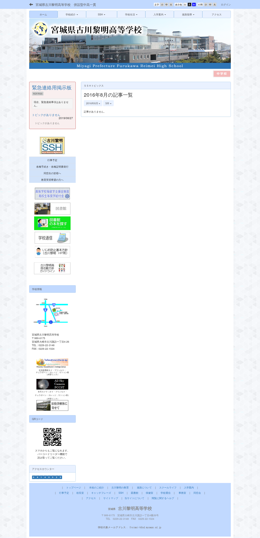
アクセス (91, 498)
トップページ (73, 487)
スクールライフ (168, 487)
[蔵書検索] (52, 223)
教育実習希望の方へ (52, 179)
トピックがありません (46, 115)
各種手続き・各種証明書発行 (52, 166)
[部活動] (52, 269)
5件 (107, 103)
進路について (144, 487)
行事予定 (52, 160)
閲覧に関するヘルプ (163, 498)
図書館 (134, 492)
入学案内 (189, 487)
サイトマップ (110, 498)
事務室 (182, 492)
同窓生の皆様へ (52, 173)
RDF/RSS (37, 93)
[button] (72, 14)
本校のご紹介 (96, 487)
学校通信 (166, 492)
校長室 (80, 492)
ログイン (226, 4)
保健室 (149, 492)
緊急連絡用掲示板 (52, 87)
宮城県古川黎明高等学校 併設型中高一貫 (66, 4)
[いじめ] (52, 251)
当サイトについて (134, 498)
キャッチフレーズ (101, 492)
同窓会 (197, 492)
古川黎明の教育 (120, 487)
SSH (121, 492)
